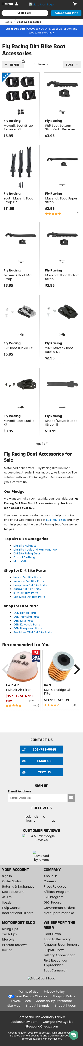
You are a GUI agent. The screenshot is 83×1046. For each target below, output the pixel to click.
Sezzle (7, 902)
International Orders (17, 913)
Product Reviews (14, 945)
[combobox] (72, 64)
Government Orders (59, 907)
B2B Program (54, 897)
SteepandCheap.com (41, 1026)
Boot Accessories (29, 22)
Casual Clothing (24, 557)
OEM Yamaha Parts (26, 617)
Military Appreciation (59, 955)
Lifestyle (8, 939)
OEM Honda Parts (25, 613)
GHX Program (54, 902)
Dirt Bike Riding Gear (27, 553)
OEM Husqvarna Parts (28, 628)
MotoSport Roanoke (59, 913)
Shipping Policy (64, 996)
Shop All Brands (37, 1005)
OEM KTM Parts (23, 621)
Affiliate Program (56, 892)
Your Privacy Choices (31, 996)
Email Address (19, 792)
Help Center (11, 907)
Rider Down (52, 934)
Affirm (7, 897)
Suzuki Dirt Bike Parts (27, 589)
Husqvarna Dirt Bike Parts (30, 585)
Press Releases (55, 886)
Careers (50, 881)
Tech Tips (9, 934)
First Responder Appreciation (56, 962)
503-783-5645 (56, 520)
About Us (50, 876)
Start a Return (13, 892)
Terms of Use (28, 991)
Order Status (12, 881)
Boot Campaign (55, 970)
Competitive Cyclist (58, 1022)
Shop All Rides (65, 1005)
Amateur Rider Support (61, 944)
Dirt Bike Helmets (25, 546)
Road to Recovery (57, 939)
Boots (8, 22)
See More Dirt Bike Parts (29, 597)
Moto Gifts (21, 561)
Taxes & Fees (21, 1001)
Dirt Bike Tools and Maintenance (35, 550)
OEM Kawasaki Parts (27, 624)
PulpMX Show (54, 950)
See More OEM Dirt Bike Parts (33, 632)
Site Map (13, 1005)
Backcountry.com (23, 1022)
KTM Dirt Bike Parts (26, 593)
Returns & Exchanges (18, 886)
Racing (7, 950)
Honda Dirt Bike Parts (27, 577)
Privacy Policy (54, 991)
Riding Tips (10, 929)
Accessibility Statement (54, 1001)
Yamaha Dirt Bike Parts (29, 581)
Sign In (7, 876)
